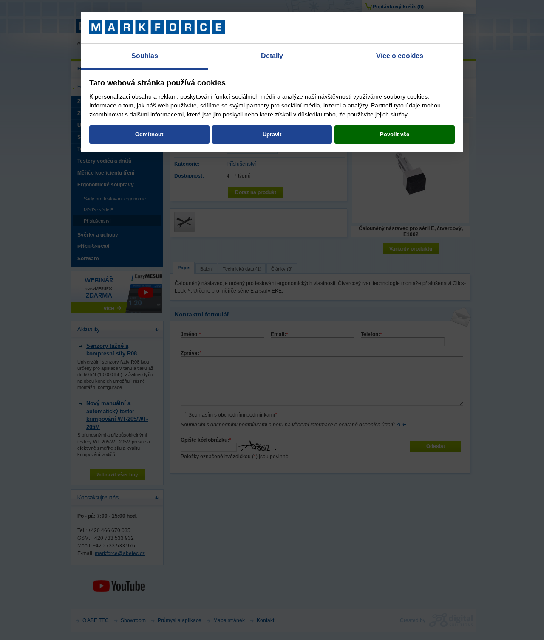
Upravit (272, 134)
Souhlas (144, 55)
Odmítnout (149, 134)
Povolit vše (394, 134)
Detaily (272, 55)
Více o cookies (399, 55)
